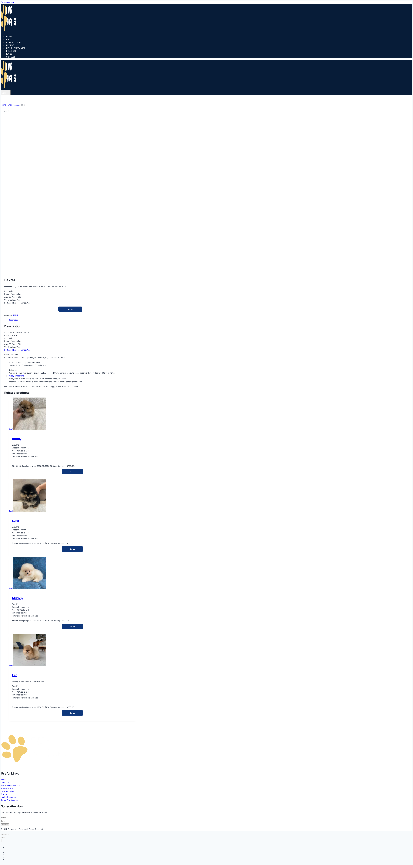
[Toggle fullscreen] (4, 834)
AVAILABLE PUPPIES (15, 42)
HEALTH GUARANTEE (15, 48)
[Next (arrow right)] (4, 837)
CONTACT (10, 57)
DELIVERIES (11, 51)
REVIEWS (10, 45)
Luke (15, 521)
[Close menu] (1, 840)
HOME (9, 36)
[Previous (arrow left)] (2, 837)
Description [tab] (13, 320)
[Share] (6, 834)
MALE (15, 315)
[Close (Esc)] (8, 834)
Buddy (17, 439)
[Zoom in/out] (2, 834)
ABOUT (9, 39)
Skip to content (7, 2)
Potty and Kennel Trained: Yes (17, 350)
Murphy (17, 598)
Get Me (70, 309)
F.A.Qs (9, 54)
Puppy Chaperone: (17, 376)
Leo (14, 675)
